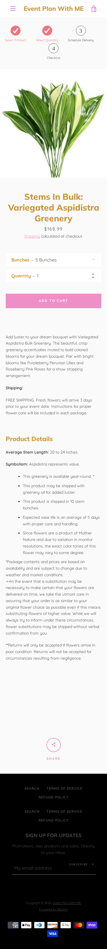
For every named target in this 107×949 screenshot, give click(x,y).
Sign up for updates (53, 835)
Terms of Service (64, 788)
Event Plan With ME (54, 8)
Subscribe (78, 864)
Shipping (32, 236)
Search (32, 788)
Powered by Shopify (53, 909)
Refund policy (53, 797)
